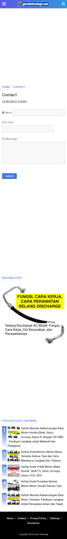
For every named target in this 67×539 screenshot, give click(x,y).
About (10, 518)
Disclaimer (33, 523)
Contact (21, 518)
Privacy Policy (38, 518)
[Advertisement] (33, 48)
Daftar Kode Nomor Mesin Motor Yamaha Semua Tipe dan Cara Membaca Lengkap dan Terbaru (42, 456)
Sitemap (54, 518)
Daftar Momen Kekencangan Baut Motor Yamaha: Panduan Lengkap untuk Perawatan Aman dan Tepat (42, 499)
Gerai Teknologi (41, 534)
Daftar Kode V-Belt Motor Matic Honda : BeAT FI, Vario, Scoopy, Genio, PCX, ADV (40, 471)
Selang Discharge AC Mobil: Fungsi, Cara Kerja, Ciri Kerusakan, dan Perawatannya (32, 329)
